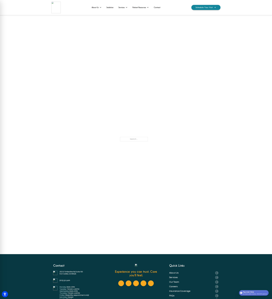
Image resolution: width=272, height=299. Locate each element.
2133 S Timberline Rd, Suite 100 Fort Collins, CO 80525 (71, 273)
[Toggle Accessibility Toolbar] (5, 294)
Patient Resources (139, 7)
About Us (95, 7)
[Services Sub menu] (126, 7)
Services (121, 7)
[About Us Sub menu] (100, 7)
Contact (157, 7)
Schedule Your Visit (204, 7)
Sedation (109, 7)
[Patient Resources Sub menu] (148, 7)
